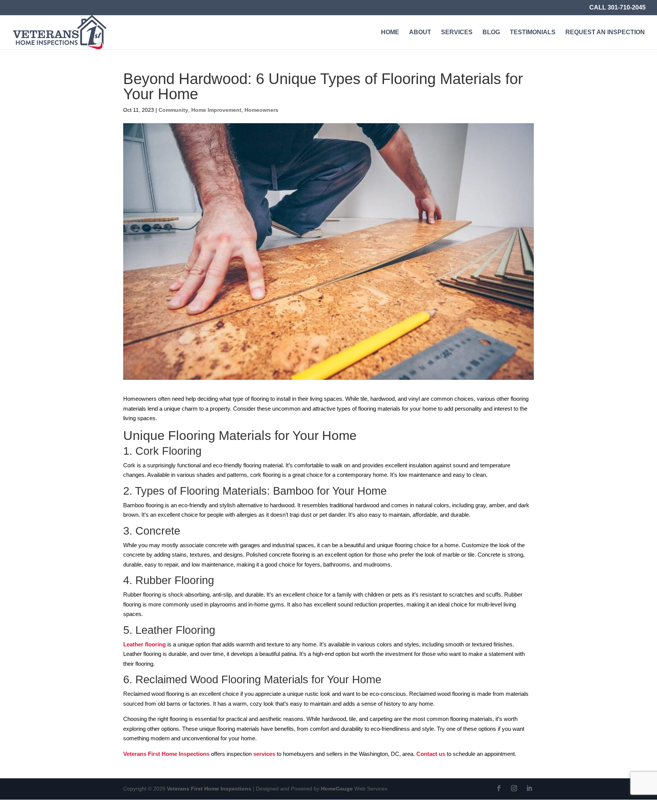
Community (173, 110)
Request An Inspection (605, 32)
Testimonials (532, 32)
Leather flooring (144, 644)
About (420, 32)
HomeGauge (337, 789)
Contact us (430, 754)
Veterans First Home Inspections (166, 754)
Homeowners (261, 110)
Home (390, 32)
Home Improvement (216, 110)
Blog (491, 32)
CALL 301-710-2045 (617, 8)
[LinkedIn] (529, 789)
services (264, 754)
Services (457, 32)
